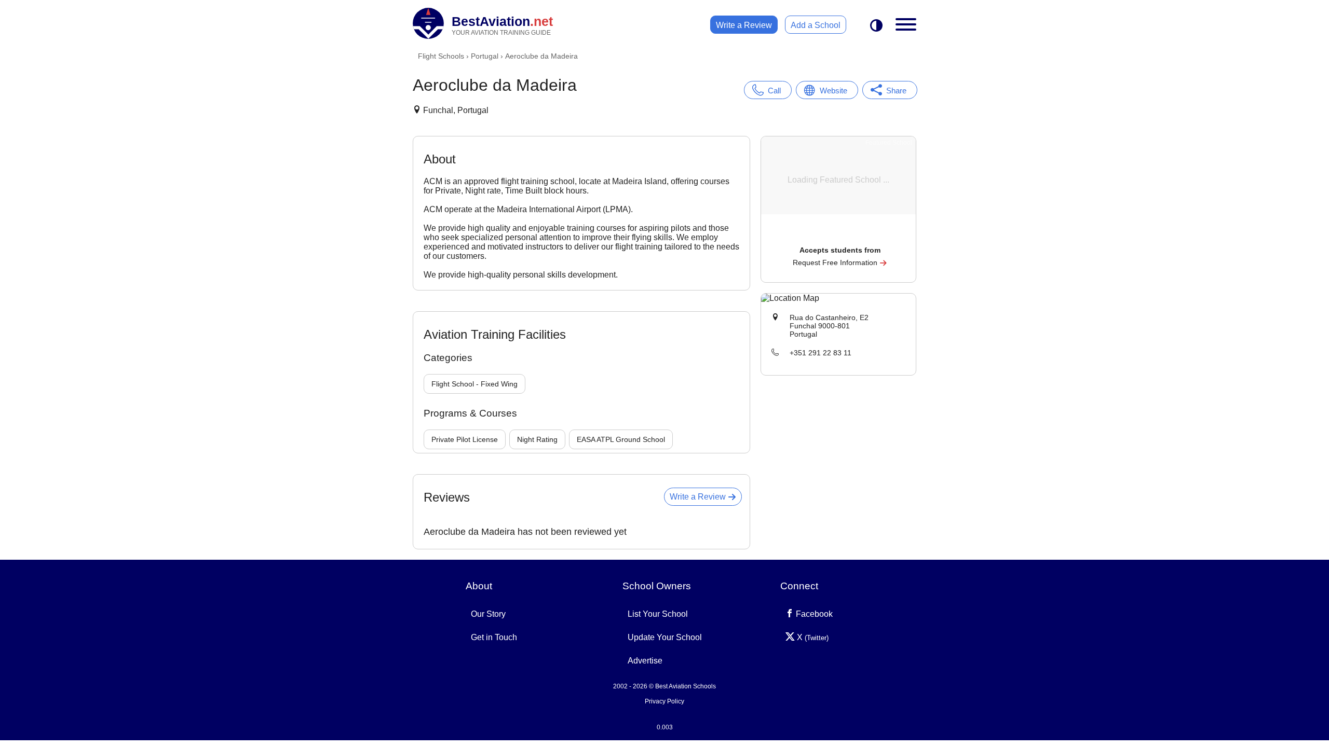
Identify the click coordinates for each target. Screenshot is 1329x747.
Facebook (813, 614)
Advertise (645, 660)
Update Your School (665, 637)
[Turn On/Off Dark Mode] (876, 26)
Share (896, 90)
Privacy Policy (664, 701)
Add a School (815, 25)
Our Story (488, 614)
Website (833, 90)
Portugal (484, 56)
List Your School (658, 614)
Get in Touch (494, 637)
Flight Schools (441, 56)
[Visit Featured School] (839, 236)
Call (774, 90)
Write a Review (744, 25)
